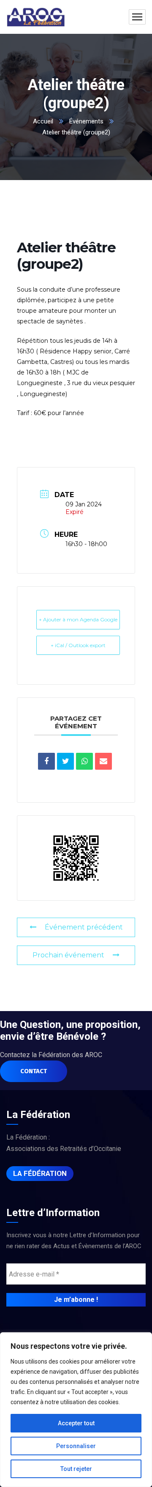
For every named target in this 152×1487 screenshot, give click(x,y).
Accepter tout (76, 1423)
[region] (76, 1409)
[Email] (103, 761)
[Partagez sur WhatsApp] (84, 761)
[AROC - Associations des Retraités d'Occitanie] (35, 16)
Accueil (43, 121)
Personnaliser (76, 1446)
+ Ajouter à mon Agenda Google (78, 619)
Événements (86, 121)
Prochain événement (68, 955)
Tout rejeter (76, 1468)
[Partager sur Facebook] (46, 761)
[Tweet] (65, 761)
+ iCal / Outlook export (78, 645)
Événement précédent (84, 927)
